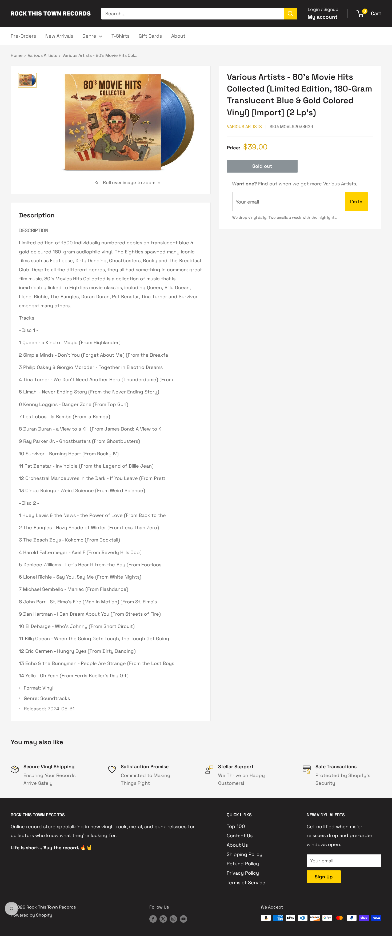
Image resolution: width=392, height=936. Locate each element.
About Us (237, 845)
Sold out (262, 166)
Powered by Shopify (31, 915)
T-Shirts (120, 36)
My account (323, 17)
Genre (89, 36)
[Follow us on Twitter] (163, 919)
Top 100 (236, 826)
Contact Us (240, 836)
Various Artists (42, 55)
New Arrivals (59, 36)
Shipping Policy (244, 854)
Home (16, 55)
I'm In (356, 201)
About (178, 36)
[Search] (290, 13)
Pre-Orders (23, 36)
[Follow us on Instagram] (173, 919)
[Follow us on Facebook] (153, 919)
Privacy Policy (243, 873)
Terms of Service (246, 882)
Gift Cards (150, 36)
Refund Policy (243, 864)
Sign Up (324, 877)
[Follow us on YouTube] (183, 919)
